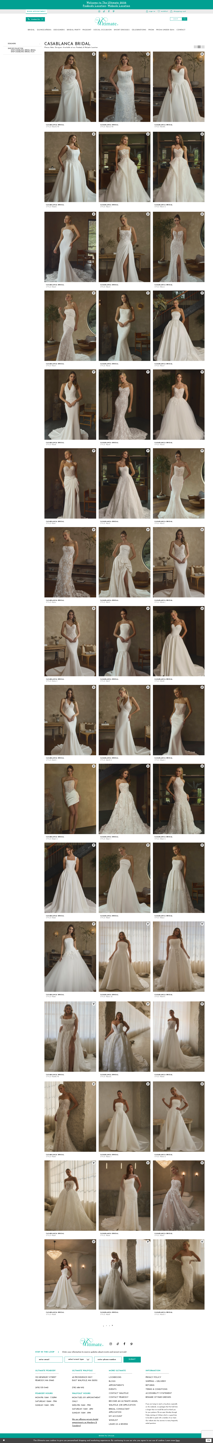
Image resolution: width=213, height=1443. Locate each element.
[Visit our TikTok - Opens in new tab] (104, 11)
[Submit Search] (184, 19)
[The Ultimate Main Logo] (106, 21)
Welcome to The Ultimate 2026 (106, 3)
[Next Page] (112, 1325)
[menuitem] (31, 30)
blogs (112, 1381)
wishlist (113, 1420)
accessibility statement (159, 1393)
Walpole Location (119, 6)
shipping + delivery (156, 1381)
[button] (150, 11)
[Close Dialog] (3, 1440)
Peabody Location (94, 6)
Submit (132, 1359)
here (178, 1441)
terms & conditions (156, 1389)
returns (150, 1385)
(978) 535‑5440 (41, 1388)
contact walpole (118, 1393)
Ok (208, 1440)
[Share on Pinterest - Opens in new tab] (93, 54)
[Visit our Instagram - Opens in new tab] (99, 11)
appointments (116, 1385)
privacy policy (153, 1377)
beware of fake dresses (158, 1397)
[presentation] (70, 87)
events (112, 1389)
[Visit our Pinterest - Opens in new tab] (113, 11)
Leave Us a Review (118, 1424)
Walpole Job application (122, 1405)
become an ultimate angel (123, 1401)
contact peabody (118, 1397)
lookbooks (115, 1377)
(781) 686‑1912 (78, 1388)
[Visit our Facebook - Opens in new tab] (108, 11)
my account (115, 1416)
